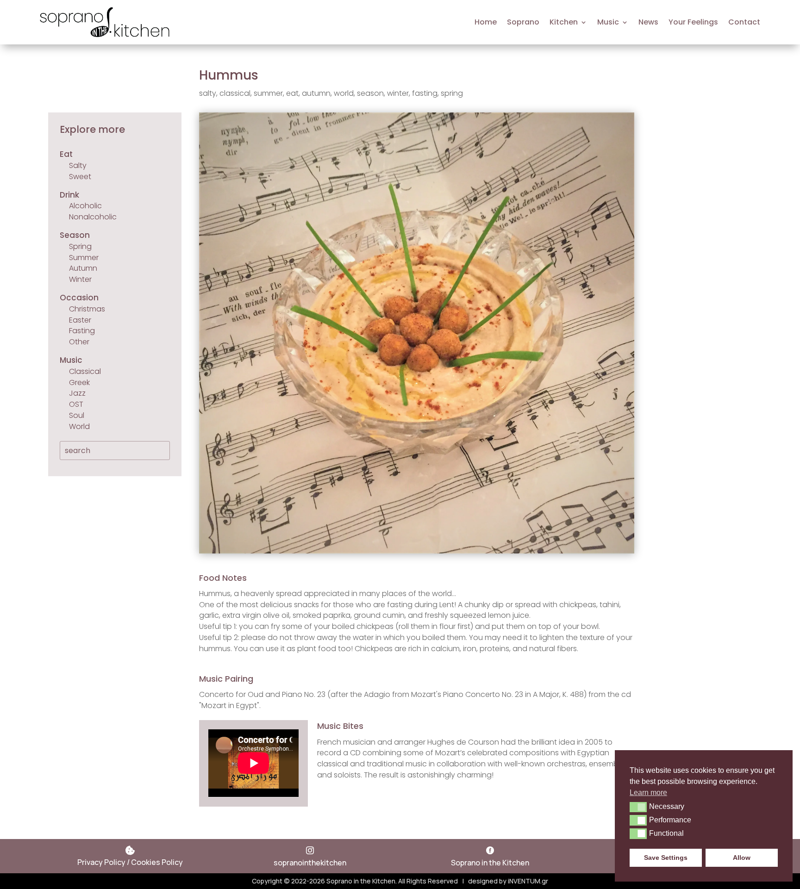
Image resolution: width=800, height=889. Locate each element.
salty (207, 93)
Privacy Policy (101, 862)
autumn (316, 93)
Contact (744, 22)
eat (292, 93)
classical (234, 93)
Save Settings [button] (666, 857)
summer (268, 93)
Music (608, 22)
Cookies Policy (157, 862)
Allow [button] (741, 857)
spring (452, 93)
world (344, 93)
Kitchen (564, 22)
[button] (638, 807)
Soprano (523, 22)
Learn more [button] (648, 792)
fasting (425, 93)
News (648, 22)
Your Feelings (693, 22)
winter (398, 93)
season (370, 93)
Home (486, 22)
